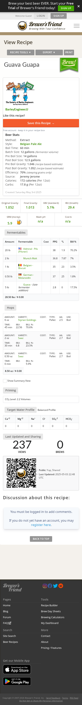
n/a (68, 221)
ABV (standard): (51, 202)
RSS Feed (74, 697)
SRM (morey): (13, 216)
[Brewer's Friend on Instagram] (45, 586)
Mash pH (40, 216)
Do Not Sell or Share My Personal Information (41, 700)
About (44, 642)
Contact (45, 636)
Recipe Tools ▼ (20, 52)
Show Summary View (18, 380)
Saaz (20, 338)
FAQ (6, 623)
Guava (26, 284)
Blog (5, 611)
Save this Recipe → (41, 123)
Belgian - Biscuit (25, 267)
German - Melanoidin (26, 276)
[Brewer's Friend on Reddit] (60, 586)
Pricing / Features (51, 648)
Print (69, 52)
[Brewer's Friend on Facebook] (50, 586)
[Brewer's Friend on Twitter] (55, 586)
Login (41, 15)
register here (41, 525)
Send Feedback (53, 697)
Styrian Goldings (27, 320)
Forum (7, 617)
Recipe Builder (49, 605)
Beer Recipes (10, 642)
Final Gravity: (31, 202)
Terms (65, 697)
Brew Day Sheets (51, 611)
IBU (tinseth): (71, 202)
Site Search (9, 636)
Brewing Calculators (52, 617)
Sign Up (66, 8)
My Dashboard (50, 623)
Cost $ (68, 216)
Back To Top (41, 539)
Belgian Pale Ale (31, 144)
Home (6, 605)
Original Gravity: (10, 202)
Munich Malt (30, 258)
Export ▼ (49, 52)
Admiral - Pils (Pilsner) (28, 250)
